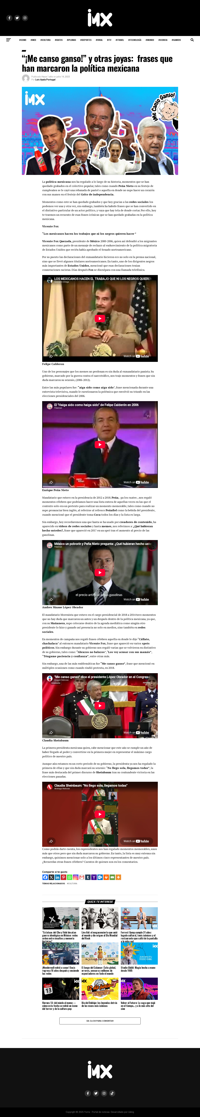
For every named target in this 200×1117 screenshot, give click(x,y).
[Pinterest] (63, 877)
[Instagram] (75, 877)
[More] (118, 877)
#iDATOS (58, 39)
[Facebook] (45, 877)
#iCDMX (22, 39)
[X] (51, 877)
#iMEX (33, 39)
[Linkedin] (57, 877)
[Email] (112, 877)
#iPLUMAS (71, 39)
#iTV (109, 39)
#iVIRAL (99, 39)
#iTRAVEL (120, 39)
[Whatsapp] (69, 877)
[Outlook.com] (100, 877)
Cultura (72, 884)
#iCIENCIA (162, 39)
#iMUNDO (150, 39)
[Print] (106, 877)
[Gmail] (82, 877)
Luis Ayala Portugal (45, 79)
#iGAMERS (176, 39)
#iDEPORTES (85, 39)
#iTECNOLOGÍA (134, 39)
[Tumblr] (88, 877)
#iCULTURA (45, 39)
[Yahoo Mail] (94, 877)
